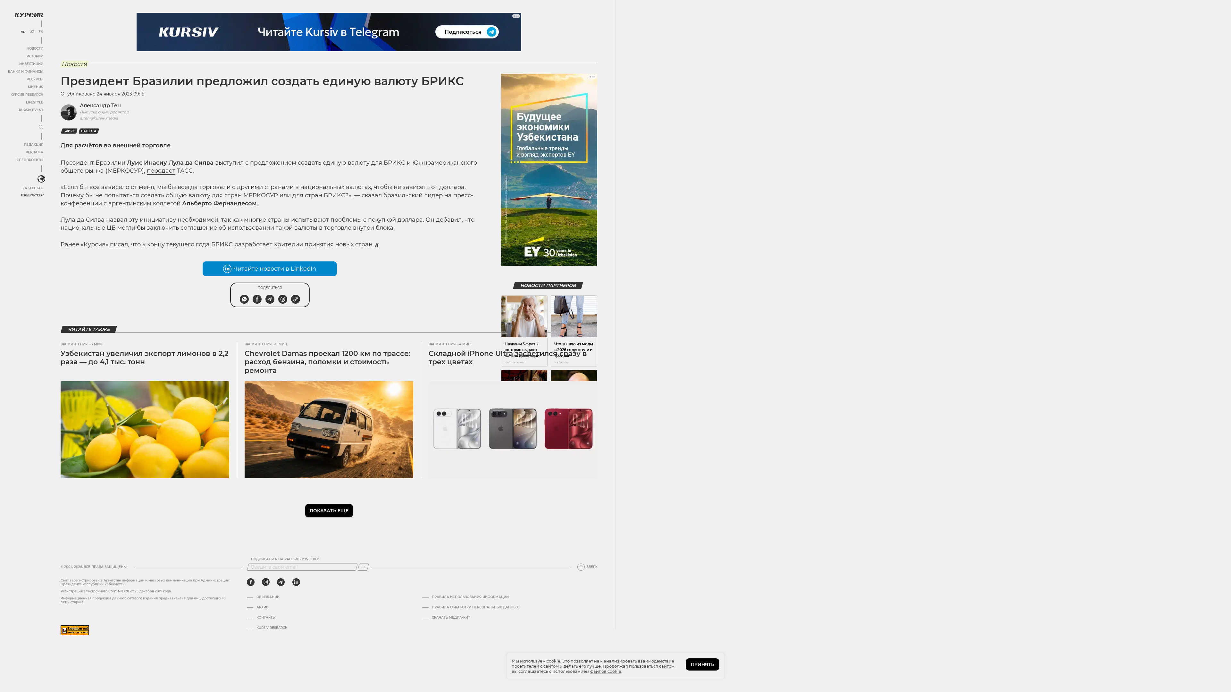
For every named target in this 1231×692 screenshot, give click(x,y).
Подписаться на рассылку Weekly (285, 559)
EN (40, 32)
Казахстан (32, 188)
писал (119, 244)
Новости (35, 48)
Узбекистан (32, 195)
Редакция (33, 145)
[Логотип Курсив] (28, 15)
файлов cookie (605, 671)
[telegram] (281, 582)
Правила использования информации (470, 597)
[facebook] (251, 582)
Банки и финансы (25, 72)
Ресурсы (35, 79)
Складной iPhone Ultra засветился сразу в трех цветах (508, 357)
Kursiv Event (31, 110)
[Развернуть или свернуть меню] (41, 127)
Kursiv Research (272, 628)
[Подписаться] (363, 567)
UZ (31, 32)
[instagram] (266, 582)
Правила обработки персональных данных (475, 607)
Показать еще (329, 511)
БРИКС (69, 131)
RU (23, 32)
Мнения (35, 87)
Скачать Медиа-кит (451, 618)
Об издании (268, 597)
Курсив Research (27, 95)
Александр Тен (100, 106)
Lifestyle (34, 102)
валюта (88, 131)
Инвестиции (31, 64)
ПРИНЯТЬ (702, 664)
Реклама (34, 152)
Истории (35, 56)
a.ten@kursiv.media (99, 118)
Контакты (266, 618)
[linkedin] (296, 582)
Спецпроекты (30, 160)
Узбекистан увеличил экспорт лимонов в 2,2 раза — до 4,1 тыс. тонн (145, 357)
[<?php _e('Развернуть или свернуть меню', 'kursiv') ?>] (41, 179)
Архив (262, 607)
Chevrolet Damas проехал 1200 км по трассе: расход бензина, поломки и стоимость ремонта (327, 362)
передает (161, 170)
